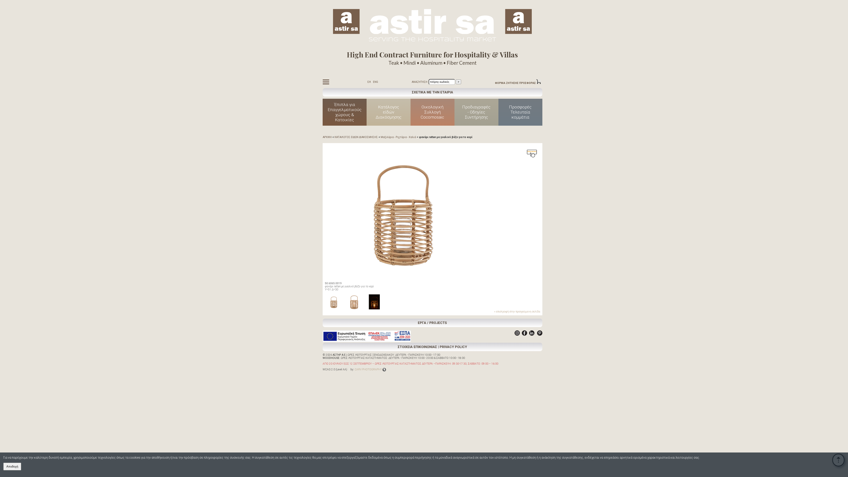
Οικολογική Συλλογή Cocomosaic (432, 112)
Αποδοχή (12, 466)
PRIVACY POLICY (453, 347)
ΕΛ (369, 81)
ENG (375, 81)
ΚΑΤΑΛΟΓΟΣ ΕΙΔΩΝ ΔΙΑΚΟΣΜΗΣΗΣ (356, 137)
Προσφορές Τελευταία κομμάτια (520, 112)
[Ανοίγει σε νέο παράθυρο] (517, 334)
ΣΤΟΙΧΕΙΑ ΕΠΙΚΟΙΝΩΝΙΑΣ (417, 347)
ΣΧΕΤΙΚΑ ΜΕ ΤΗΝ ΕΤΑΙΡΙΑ (432, 92)
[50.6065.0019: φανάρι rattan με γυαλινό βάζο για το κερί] (402, 211)
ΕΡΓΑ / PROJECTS (432, 323)
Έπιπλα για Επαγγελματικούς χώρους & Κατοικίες (345, 112)
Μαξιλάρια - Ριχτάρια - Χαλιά (398, 137)
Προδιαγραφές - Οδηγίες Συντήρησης (476, 112)
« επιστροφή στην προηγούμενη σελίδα (517, 311)
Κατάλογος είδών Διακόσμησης (388, 112)
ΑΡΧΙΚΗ (327, 137)
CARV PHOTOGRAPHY (368, 369)
